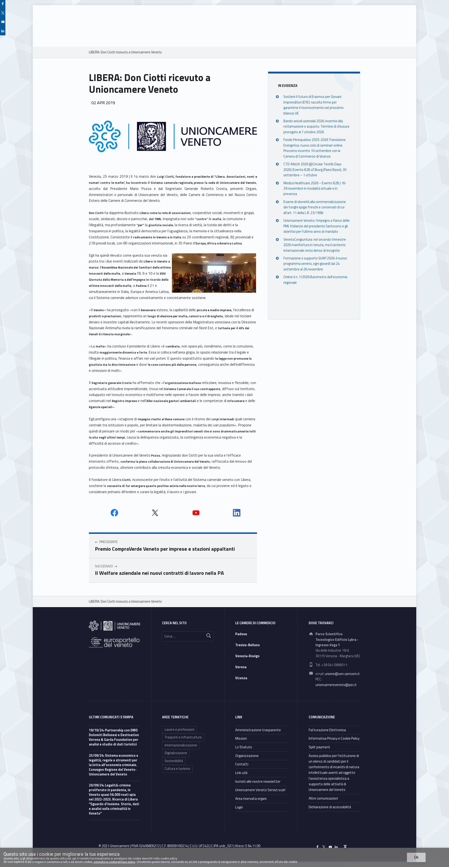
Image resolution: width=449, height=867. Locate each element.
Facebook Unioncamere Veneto (114, 513)
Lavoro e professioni (179, 729)
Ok (416, 857)
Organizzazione (247, 755)
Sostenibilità (174, 761)
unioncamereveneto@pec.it (336, 684)
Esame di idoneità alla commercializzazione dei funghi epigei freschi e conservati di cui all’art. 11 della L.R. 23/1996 (314, 207)
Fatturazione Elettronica (327, 730)
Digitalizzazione (176, 753)
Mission (241, 738)
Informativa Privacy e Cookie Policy (334, 738)
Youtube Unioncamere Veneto (196, 513)
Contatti (241, 764)
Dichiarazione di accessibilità (330, 807)
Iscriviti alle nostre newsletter (257, 781)
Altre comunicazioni (323, 798)
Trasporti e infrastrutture (183, 737)
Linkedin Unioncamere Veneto (236, 513)
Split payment (319, 747)
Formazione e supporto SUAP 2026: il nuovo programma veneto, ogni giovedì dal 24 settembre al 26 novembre (315, 263)
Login (239, 807)
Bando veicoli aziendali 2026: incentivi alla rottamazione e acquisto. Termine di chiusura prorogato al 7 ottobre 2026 (316, 126)
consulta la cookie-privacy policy (114, 861)
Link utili (241, 772)
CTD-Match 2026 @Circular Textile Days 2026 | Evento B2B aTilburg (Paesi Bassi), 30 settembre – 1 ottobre (314, 170)
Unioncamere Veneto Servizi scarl (260, 790)
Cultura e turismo (177, 768)
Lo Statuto (243, 747)
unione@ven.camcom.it (342, 673)
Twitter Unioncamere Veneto (155, 513)
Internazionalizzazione (181, 745)
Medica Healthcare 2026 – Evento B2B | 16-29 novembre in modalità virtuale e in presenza (314, 188)
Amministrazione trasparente (258, 730)
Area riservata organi (251, 798)
